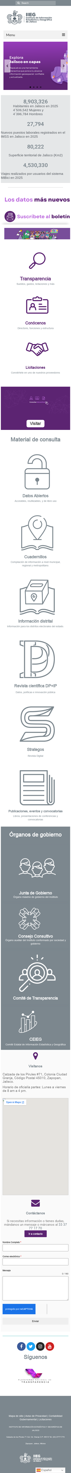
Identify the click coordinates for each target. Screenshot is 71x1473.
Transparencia (35, 278)
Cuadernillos (35, 557)
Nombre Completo (12, 1242)
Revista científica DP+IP (35, 686)
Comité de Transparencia (35, 998)
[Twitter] (31, 1346)
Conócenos (35, 323)
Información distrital (35, 621)
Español (46, 1470)
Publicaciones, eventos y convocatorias (35, 811)
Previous (7, 65)
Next (64, 65)
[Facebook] (21, 1346)
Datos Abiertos (36, 496)
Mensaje (7, 1270)
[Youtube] (49, 1346)
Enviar (35, 1321)
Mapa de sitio (16, 1416)
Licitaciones (35, 367)
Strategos (35, 749)
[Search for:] (36, 3)
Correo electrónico (12, 1256)
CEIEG (35, 1039)
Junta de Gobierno (35, 893)
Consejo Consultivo (35, 936)
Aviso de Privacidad (36, 1416)
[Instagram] (40, 1346)
